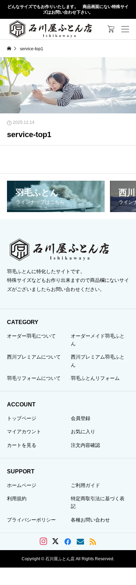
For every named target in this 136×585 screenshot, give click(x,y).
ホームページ (21, 485)
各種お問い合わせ (90, 520)
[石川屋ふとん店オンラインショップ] (50, 28)
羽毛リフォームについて (34, 378)
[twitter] (55, 541)
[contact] (80, 541)
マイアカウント (24, 431)
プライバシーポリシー (31, 520)
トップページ (21, 418)
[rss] (92, 541)
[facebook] (67, 541)
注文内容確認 (85, 445)
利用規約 (17, 498)
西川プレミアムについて (34, 357)
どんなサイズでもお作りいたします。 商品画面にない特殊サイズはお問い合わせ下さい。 (68, 9)
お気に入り (83, 431)
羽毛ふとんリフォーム (95, 378)
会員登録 (80, 418)
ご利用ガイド (85, 485)
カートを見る (21, 445)
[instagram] (43, 541)
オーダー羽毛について (31, 336)
